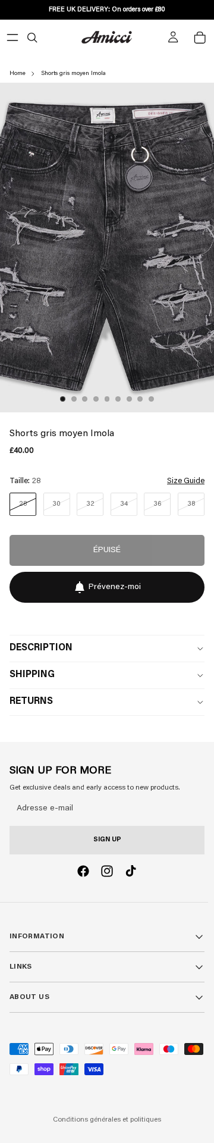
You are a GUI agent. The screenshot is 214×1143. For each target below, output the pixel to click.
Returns (31, 701)
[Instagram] (107, 871)
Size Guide (185, 481)
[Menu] (12, 37)
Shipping (32, 674)
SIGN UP (107, 840)
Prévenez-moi (115, 587)
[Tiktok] (131, 871)
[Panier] (200, 37)
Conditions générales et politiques (107, 1119)
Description (41, 648)
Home (18, 74)
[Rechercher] (32, 37)
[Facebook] (83, 871)
